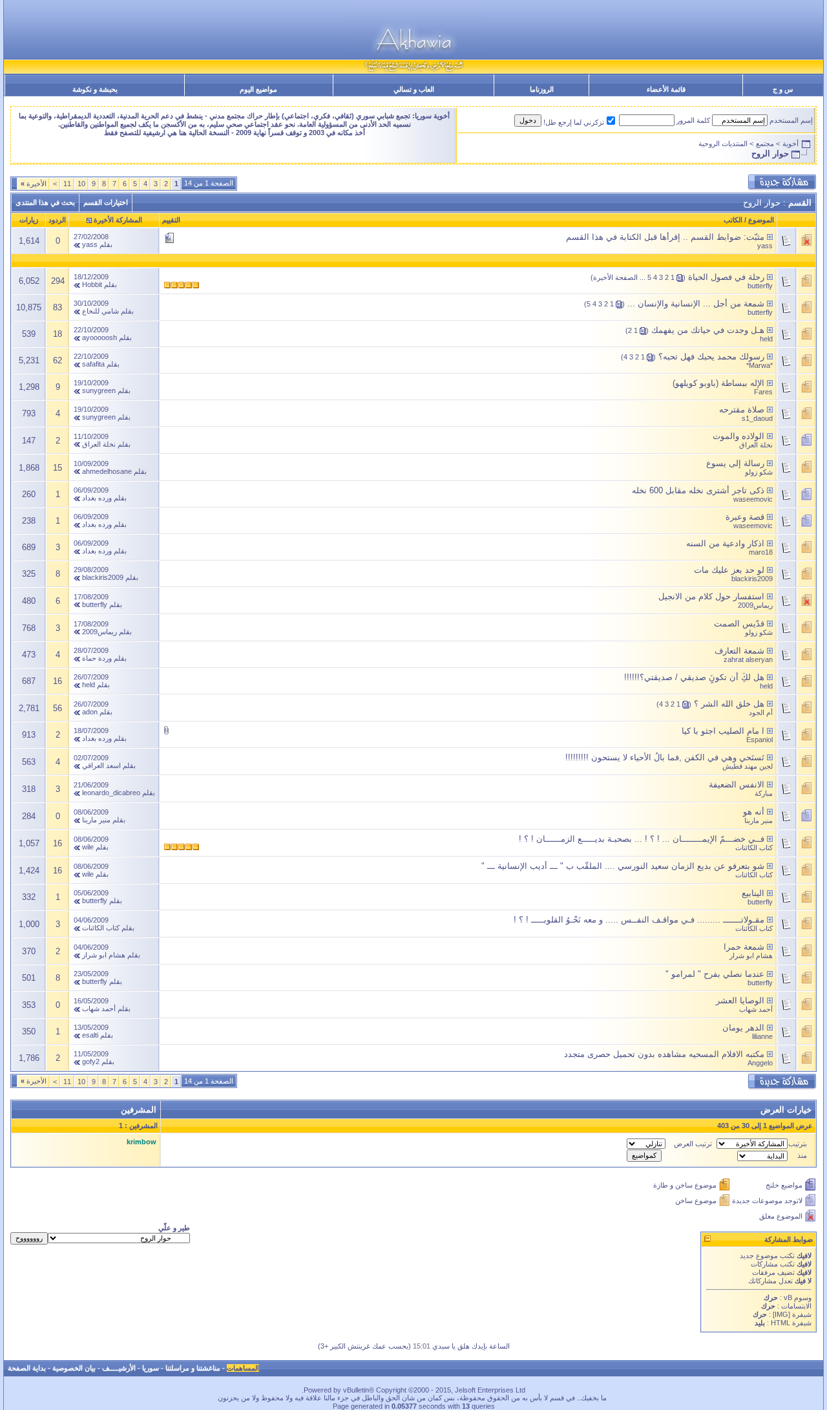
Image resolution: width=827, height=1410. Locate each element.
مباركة (764, 793)
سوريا (150, 1368)
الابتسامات (796, 1306)
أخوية (790, 143)
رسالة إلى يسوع (735, 463)
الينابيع (753, 893)
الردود (57, 220)
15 (57, 468)
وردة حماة (97, 658)
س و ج (783, 89)
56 (57, 708)
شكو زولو (759, 472)
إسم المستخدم (791, 120)
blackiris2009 (752, 578)
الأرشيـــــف (119, 1368)
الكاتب (733, 220)
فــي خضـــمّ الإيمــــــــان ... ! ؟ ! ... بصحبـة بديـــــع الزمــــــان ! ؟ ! (641, 839)
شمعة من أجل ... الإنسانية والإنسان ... (695, 303)
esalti (90, 1035)
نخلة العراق (756, 445)
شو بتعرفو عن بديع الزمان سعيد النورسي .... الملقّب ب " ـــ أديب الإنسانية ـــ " (622, 866)
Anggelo (760, 1063)
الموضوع (761, 220)
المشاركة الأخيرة (118, 220)
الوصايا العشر (740, 1000)
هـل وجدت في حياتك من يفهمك (707, 330)
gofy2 (90, 1061)
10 (81, 183)
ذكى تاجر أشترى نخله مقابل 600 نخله (698, 490)
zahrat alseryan (748, 659)
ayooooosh (99, 337)
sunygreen (99, 390)
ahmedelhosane (107, 471)
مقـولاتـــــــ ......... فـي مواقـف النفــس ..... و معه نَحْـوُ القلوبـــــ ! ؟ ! (639, 919)
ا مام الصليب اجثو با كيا (723, 731)
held (766, 339)
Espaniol (759, 739)
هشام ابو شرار (751, 955)
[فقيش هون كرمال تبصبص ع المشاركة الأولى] (770, 237)
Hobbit (92, 284)
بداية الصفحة (27, 1368)
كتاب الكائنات (754, 847)
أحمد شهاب (756, 1009)
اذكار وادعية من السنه (725, 543)
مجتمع (765, 143)
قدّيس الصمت (739, 623)
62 (57, 360)
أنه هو (753, 812)
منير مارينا (758, 820)
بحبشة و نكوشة (95, 89)
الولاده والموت (738, 436)
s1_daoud (757, 418)
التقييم (171, 220)
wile (88, 847)
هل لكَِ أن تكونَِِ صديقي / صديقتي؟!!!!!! (694, 677)
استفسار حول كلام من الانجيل (711, 596)
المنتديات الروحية (723, 143)
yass (765, 246)
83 (57, 307)
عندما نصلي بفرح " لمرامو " (714, 974)
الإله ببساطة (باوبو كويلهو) (718, 383)
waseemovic (753, 499)
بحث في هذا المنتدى (45, 202)
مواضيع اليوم (258, 89)
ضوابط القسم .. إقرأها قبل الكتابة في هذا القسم (653, 237)
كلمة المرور (693, 120)
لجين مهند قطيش (747, 766)
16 (57, 681)
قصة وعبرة (745, 517)
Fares (763, 392)
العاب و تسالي (413, 89)
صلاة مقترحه (741, 409)
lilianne (762, 1036)
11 (67, 183)
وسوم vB (796, 1297)
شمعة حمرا (744, 947)
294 (58, 281)
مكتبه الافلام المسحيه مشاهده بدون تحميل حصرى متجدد (664, 1054)
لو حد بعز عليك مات (729, 570)
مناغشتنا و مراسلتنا (192, 1368)
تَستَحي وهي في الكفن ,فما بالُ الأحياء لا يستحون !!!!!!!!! (664, 757)
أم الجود (761, 712)
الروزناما (542, 89)
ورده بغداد (97, 498)
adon (90, 712)
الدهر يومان (743, 1027)
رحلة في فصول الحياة (726, 277)
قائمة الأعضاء (666, 89)
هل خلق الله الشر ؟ (729, 704)
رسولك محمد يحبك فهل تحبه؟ (711, 356)
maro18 (761, 552)
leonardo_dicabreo (111, 792)
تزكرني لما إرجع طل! (573, 122)
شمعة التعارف (739, 651)
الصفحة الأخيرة (615, 277)
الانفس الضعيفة (736, 784)
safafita (93, 364)
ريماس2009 (755, 605)
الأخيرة (34, 183)
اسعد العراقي (101, 765)
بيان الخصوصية (74, 1368)
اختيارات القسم (105, 202)
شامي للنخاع (100, 311)
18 (57, 334)
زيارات (28, 220)
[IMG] (781, 1314)
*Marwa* (759, 365)
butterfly (760, 286)
